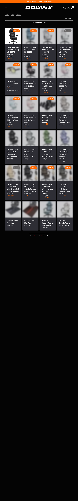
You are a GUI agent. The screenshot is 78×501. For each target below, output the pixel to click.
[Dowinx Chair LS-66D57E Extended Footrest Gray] (30, 138)
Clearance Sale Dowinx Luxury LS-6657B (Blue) (30, 50)
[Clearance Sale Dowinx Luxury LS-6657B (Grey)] (48, 36)
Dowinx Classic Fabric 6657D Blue (47, 223)
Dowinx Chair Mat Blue (12, 222)
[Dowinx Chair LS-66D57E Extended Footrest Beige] (65, 104)
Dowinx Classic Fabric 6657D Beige (64, 223)
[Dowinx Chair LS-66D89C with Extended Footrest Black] (30, 173)
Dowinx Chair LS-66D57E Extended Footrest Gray (29, 153)
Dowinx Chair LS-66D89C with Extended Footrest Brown (47, 189)
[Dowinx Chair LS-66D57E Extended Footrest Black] (13, 138)
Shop (12, 14)
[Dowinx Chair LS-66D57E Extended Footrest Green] (48, 138)
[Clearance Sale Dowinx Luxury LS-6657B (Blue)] (30, 36)
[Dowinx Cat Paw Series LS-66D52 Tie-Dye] (65, 70)
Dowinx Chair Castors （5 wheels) (47, 117)
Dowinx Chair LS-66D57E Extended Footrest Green (48, 153)
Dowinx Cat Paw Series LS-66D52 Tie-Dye (65, 84)
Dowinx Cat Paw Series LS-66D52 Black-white (48, 84)
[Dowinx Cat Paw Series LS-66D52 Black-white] (48, 70)
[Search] (64, 7)
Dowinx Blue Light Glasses (12, 82)
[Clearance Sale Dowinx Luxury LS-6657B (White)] (65, 36)
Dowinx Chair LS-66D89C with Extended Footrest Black (30, 187)
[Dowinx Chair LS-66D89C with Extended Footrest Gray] (65, 173)
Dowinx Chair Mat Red (29, 222)
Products (18, 14)
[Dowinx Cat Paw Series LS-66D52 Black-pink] (30, 70)
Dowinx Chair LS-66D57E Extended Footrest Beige (64, 118)
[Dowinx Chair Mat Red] (30, 209)
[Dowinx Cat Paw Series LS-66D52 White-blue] (13, 104)
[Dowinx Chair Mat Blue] (13, 209)
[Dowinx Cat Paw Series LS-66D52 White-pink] (30, 104)
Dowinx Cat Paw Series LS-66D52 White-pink (30, 118)
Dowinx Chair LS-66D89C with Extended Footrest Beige (13, 187)
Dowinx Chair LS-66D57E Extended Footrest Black (13, 153)
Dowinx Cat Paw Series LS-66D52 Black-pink (30, 84)
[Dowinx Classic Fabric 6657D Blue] (48, 209)
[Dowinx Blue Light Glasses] (13, 70)
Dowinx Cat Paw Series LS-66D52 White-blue (13, 118)
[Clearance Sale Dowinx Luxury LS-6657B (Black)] (13, 36)
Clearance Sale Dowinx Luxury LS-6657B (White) (65, 50)
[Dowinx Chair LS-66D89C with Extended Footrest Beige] (13, 173)
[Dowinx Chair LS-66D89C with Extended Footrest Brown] (48, 173)
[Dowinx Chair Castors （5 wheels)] (48, 104)
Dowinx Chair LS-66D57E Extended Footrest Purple (64, 154)
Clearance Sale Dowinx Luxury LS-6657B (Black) (13, 50)
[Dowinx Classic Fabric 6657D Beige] (65, 209)
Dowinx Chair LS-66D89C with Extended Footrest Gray (64, 187)
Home (7, 14)
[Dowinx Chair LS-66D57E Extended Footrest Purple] (65, 138)
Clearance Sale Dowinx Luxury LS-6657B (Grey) (48, 50)
